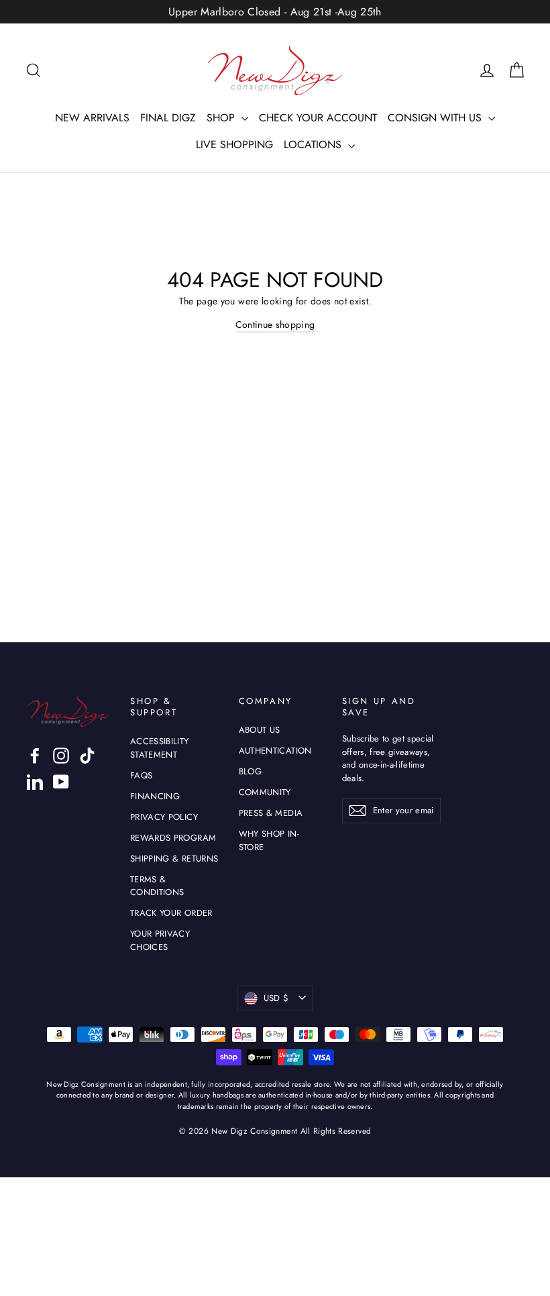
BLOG (250, 771)
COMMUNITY (265, 792)
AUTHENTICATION (275, 750)
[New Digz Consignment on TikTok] (87, 756)
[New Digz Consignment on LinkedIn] (35, 782)
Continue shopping (275, 324)
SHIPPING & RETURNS (174, 858)
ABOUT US (259, 729)
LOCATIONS (314, 144)
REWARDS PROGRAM (173, 837)
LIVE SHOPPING (234, 144)
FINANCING (155, 796)
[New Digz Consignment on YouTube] (61, 782)
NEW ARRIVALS (92, 117)
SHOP (222, 117)
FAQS (141, 775)
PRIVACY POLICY (164, 817)
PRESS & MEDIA (271, 813)
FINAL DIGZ (168, 117)
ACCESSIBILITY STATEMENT (159, 748)
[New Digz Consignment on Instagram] (61, 756)
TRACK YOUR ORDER (171, 912)
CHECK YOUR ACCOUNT (318, 117)
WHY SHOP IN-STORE (269, 840)
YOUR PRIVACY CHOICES (160, 940)
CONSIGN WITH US (436, 117)
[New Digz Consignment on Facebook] (35, 756)
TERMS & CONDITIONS (157, 886)
